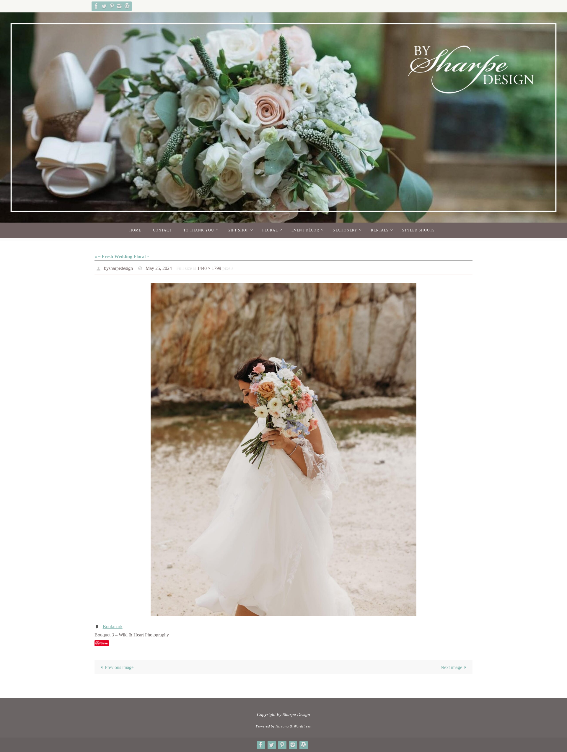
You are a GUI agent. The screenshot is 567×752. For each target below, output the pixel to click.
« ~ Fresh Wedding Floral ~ (121, 256)
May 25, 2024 (159, 268)
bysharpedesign (118, 268)
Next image (451, 667)
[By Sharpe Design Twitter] (104, 6)
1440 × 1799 (209, 268)
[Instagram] (119, 6)
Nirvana (282, 726)
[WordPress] (127, 6)
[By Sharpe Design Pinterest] (111, 6)
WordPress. (303, 726)
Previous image (119, 667)
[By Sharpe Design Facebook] (96, 6)
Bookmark (113, 626)
